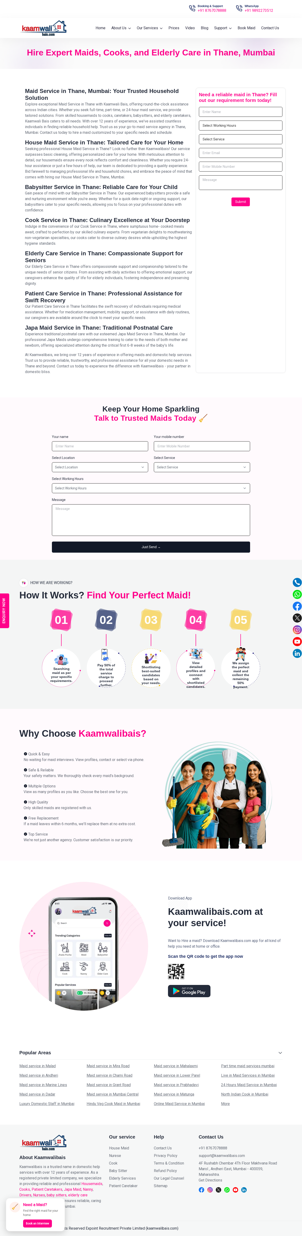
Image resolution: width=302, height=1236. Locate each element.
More (225, 1103)
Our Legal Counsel (169, 1178)
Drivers (25, 1195)
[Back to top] (294, 1217)
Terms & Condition (169, 1163)
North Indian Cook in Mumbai (244, 1094)
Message (59, 500)
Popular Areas (35, 1052)
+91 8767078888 (212, 10)
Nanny (88, 1189)
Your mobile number (169, 437)
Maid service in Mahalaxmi (176, 1066)
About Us (119, 28)
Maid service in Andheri (38, 1075)
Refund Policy (165, 1171)
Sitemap (161, 1186)
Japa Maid (72, 1189)
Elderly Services (122, 1178)
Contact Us (270, 28)
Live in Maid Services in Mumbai (248, 1075)
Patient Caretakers (47, 1189)
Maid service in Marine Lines (43, 1085)
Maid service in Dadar (37, 1094)
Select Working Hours (68, 479)
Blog (204, 28)
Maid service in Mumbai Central (112, 1094)
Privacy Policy (165, 1155)
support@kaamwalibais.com (222, 1155)
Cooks (24, 1189)
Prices (173, 28)
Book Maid (246, 28)
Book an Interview (37, 1223)
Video (190, 28)
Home (100, 28)
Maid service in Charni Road (109, 1075)
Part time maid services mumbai (247, 1066)
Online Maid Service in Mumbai (179, 1103)
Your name (60, 437)
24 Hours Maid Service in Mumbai (249, 1085)
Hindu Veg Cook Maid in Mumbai (113, 1103)
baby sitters (57, 1195)
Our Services (148, 28)
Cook (113, 1163)
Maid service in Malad (37, 1066)
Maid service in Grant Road (109, 1085)
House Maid (119, 1148)
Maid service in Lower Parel (177, 1075)
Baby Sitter (118, 1171)
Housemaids (91, 1183)
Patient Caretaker (123, 1186)
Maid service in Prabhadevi (176, 1085)
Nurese (115, 1155)
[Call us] (297, 582)
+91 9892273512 (259, 10)
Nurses (39, 1195)
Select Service (164, 458)
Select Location (63, 458)
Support (221, 28)
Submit (240, 202)
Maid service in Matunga (174, 1094)
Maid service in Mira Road (108, 1066)
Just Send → (151, 547)
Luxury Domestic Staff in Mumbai (46, 1103)
